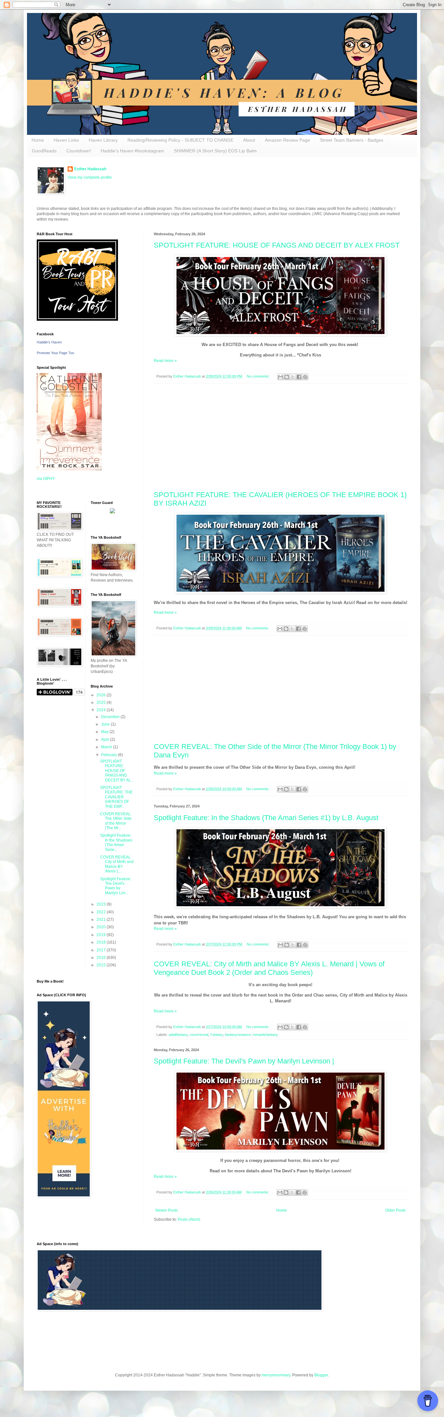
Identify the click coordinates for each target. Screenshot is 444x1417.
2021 (102, 919)
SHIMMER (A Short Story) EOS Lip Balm (215, 150)
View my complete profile (90, 177)
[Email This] (280, 377)
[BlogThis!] (286, 377)
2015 (102, 965)
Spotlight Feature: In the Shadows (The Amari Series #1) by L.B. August (266, 818)
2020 (102, 927)
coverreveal (198, 1035)
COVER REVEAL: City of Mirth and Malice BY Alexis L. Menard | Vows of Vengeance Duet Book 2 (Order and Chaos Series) (269, 968)
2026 (102, 695)
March (107, 747)
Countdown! (78, 150)
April (105, 739)
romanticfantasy (265, 1035)
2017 (102, 950)
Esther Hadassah (90, 169)
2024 (102, 710)
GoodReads (44, 150)
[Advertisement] (280, 437)
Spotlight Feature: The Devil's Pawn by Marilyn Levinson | (244, 1061)
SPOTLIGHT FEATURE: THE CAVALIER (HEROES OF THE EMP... (116, 797)
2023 (102, 904)
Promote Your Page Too (55, 353)
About (249, 140)
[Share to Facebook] (299, 377)
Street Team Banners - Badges (351, 140)
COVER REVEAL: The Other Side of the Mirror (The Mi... (116, 821)
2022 (102, 912)
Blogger (321, 1375)
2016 (102, 957)
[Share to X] (293, 377)
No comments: (259, 376)
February (109, 755)
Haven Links (66, 140)
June (106, 724)
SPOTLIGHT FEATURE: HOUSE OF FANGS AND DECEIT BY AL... (117, 770)
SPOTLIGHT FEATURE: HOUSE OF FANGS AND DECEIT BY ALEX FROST (276, 245)
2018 (102, 942)
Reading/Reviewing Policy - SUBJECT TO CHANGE (180, 140)
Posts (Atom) (189, 1219)
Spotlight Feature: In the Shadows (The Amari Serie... (116, 842)
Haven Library (103, 140)
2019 (102, 935)
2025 (102, 702)
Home (38, 140)
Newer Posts (166, 1210)
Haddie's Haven (49, 342)
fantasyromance (238, 1035)
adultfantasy (178, 1035)
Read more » (165, 360)
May (105, 731)
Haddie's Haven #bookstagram (132, 150)
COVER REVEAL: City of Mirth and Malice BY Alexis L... (117, 864)
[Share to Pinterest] (305, 377)
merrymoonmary (276, 1375)
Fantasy (216, 1035)
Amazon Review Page (287, 140)
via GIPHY (46, 478)
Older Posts (395, 1210)
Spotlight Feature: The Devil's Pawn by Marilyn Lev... (115, 886)
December (111, 717)
